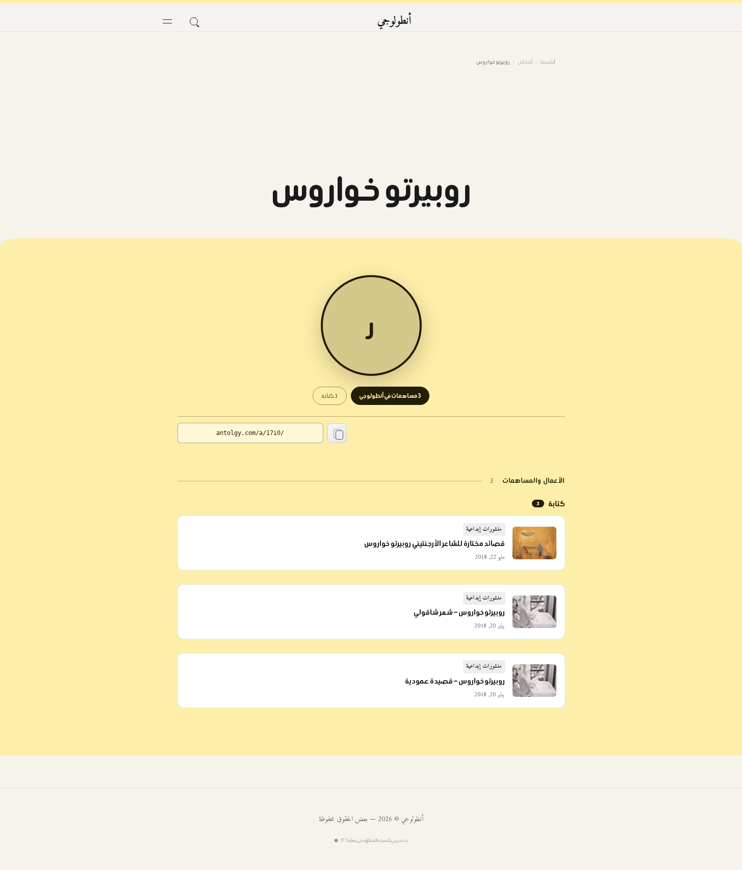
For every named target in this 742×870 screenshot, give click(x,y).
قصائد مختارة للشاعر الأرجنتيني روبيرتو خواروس (434, 543)
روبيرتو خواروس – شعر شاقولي (459, 612)
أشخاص (525, 62)
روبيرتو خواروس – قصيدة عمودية (455, 681)
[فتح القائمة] (167, 21)
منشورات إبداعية (484, 529)
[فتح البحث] (194, 21)
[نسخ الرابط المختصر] (337, 433)
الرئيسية (548, 62)
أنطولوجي (394, 21)
